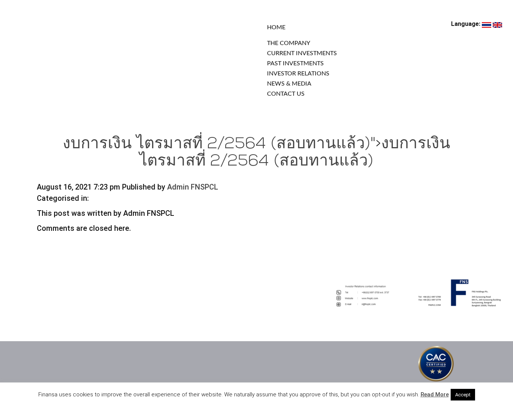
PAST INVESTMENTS (295, 63)
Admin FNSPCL (192, 186)
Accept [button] (463, 394)
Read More (435, 394)
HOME (276, 27)
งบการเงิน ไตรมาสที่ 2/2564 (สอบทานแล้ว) (217, 144)
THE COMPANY (288, 43)
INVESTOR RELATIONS (298, 74)
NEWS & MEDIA (289, 84)
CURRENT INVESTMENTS (302, 53)
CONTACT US (286, 94)
